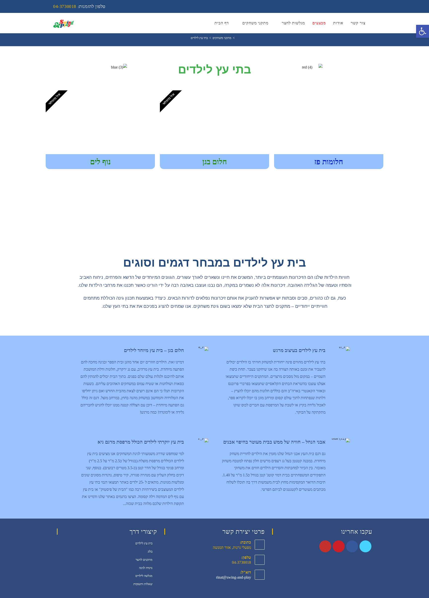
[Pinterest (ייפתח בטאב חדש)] (360, 6)
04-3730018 (64, 6)
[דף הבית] (237, 38)
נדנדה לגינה (145, 568)
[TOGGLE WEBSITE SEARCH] (374, 23)
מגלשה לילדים (143, 576)
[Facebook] (352, 546)
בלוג (150, 551)
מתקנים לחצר (144, 560)
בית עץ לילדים (143, 543)
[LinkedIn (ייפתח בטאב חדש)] (367, 6)
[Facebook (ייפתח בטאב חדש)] (354, 6)
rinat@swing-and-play (233, 577)
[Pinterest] (339, 546)
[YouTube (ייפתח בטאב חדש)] (373, 6)
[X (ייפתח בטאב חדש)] (347, 6)
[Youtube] (325, 546)
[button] (422, 31)
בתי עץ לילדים (199, 38)
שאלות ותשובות (142, 584)
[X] (365, 546)
